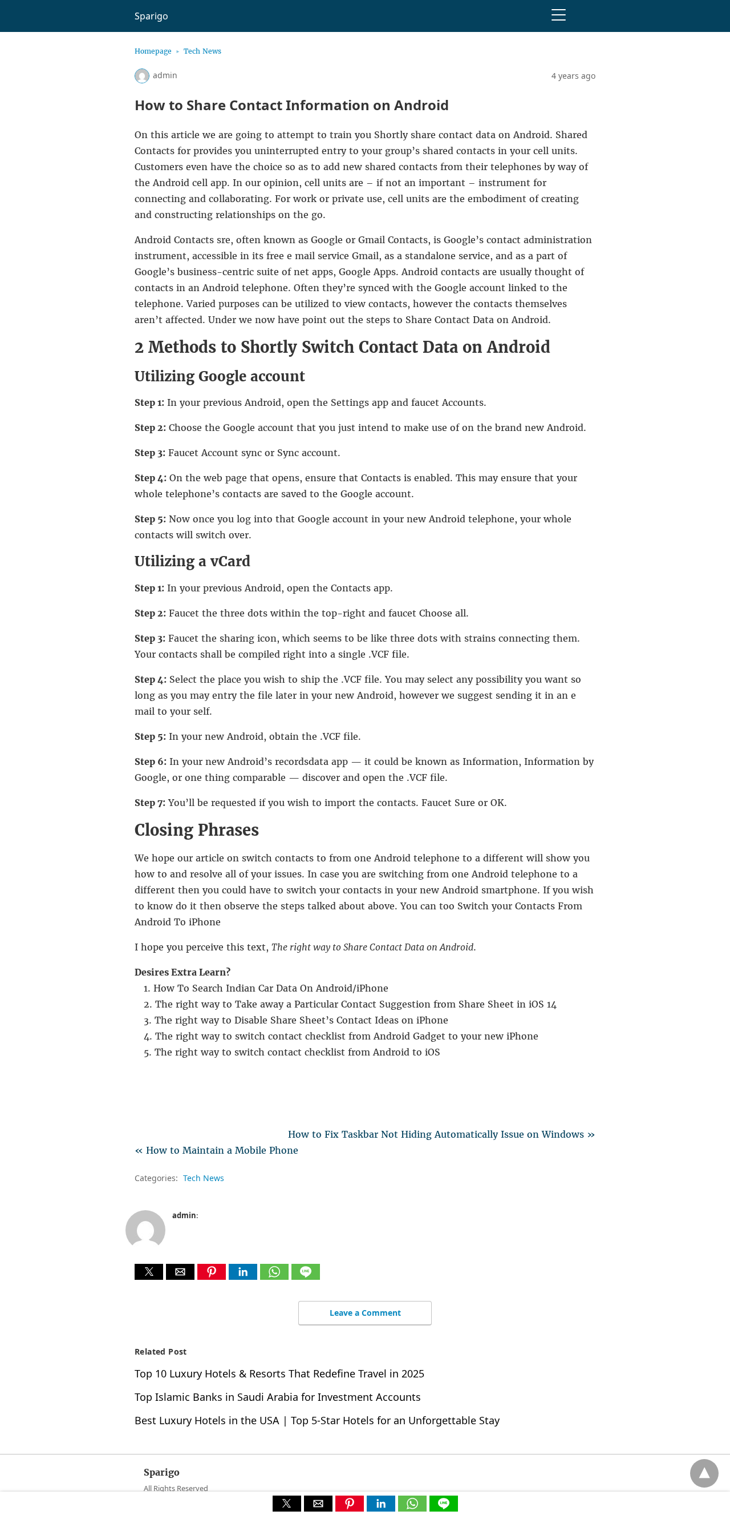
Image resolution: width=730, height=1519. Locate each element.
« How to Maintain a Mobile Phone (216, 1150)
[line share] (305, 1276)
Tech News (202, 51)
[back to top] (704, 1473)
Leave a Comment (365, 1312)
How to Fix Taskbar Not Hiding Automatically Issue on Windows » (441, 1134)
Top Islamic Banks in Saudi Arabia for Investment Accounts (278, 1397)
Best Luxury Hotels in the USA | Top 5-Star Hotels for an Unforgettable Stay (317, 1420)
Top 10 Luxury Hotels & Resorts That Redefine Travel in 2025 (279, 1373)
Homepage (153, 51)
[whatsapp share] (275, 1276)
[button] (149, 1272)
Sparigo (151, 16)
